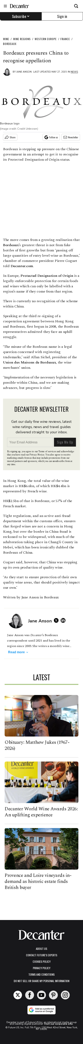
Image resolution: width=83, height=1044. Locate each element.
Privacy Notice (36, 455)
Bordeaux (10, 44)
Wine (6, 39)
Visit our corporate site (58, 1023)
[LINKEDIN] (64, 620)
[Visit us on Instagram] (65, 995)
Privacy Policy (41, 968)
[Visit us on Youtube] (41, 995)
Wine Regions (22, 39)
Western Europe (46, 39)
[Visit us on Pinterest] (53, 995)
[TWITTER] (57, 620)
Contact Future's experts (41, 955)
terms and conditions (41, 974)
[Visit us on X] (17, 995)
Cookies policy (42, 961)
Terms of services (47, 451)
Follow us (53, 137)
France (65, 39)
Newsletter (73, 137)
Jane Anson (24, 71)
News (74, 71)
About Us (41, 948)
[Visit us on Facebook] (29, 995)
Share (13, 137)
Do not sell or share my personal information (41, 981)
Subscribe (19, 16)
